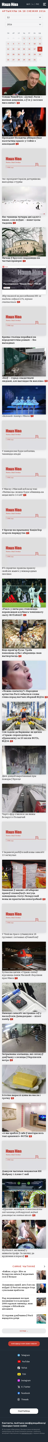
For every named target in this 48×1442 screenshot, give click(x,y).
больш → (24, 1331)
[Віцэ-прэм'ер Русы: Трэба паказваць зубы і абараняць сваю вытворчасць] (24, 638)
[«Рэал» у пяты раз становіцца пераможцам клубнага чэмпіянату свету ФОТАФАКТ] (24, 598)
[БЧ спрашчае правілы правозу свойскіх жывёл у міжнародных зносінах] (24, 557)
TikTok (24, 1368)
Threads (25, 1399)
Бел (28, 4)
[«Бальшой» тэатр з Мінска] (24, 401)
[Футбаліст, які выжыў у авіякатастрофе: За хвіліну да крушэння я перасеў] (24, 1239)
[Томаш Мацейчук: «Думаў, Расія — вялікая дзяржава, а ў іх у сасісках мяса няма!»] (24, 85)
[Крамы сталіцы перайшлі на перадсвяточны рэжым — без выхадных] (24, 325)
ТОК (24, 1374)
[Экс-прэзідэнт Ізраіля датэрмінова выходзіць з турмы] (24, 165)
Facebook (25, 1393)
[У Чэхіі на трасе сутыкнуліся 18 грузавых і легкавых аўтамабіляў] (24, 921)
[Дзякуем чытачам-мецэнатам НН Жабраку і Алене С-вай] (24, 1158)
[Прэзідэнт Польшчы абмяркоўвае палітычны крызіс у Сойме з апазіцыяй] (24, 126)
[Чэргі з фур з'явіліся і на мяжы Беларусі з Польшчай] (24, 801)
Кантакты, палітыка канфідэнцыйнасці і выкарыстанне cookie (24, 1424)
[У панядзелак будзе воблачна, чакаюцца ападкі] (24, 438)
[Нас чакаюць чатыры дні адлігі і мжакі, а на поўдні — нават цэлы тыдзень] (24, 205)
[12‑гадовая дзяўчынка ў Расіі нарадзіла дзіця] (24, 1319)
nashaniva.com (26, 1433)
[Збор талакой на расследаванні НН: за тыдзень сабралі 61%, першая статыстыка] (24, 284)
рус (37, 4)
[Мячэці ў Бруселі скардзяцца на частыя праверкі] (24, 245)
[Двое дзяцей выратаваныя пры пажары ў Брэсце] (24, 763)
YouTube (26, 1361)
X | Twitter (25, 1387)
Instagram (26, 1380)
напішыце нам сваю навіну (24, 1344)
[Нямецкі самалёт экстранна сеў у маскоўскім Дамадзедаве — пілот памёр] (24, 1002)
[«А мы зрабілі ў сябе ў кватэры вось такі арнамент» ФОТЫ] (24, 1120)
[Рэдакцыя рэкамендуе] (44, 1266)
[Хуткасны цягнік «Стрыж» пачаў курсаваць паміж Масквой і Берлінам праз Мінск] (24, 961)
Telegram (25, 1355)
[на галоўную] (10, 4)
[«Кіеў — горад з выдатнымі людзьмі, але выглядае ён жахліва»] (24, 365)
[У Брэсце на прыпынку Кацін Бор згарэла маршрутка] (24, 517)
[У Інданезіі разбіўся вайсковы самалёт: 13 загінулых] (24, 839)
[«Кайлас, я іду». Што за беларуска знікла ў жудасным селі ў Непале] (24, 1275)
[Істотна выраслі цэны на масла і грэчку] (24, 1082)
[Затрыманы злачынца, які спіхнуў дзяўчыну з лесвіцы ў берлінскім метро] (24, 1043)
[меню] (44, 4)
